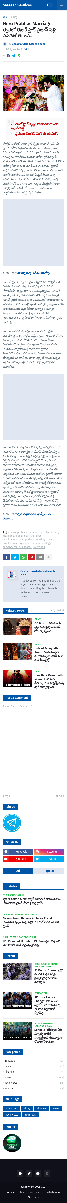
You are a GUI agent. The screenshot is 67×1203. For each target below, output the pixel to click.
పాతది (59, 795)
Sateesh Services (17, 5)
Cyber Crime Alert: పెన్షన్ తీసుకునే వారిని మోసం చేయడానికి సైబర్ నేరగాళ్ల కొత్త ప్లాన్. (32, 901)
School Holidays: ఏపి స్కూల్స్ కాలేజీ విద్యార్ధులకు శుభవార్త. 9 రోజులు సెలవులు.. (48, 1035)
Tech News (34, 1082)
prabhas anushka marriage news (22, 536)
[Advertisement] (33, 232)
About (22, 1192)
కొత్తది (7, 795)
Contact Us (36, 1192)
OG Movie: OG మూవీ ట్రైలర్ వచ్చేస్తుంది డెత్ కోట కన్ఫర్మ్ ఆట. (47, 627)
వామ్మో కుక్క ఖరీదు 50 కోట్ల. (33, 273)
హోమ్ (6, 17)
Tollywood (39, 547)
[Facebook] (8, 56)
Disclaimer (53, 1192)
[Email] (40, 557)
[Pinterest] (31, 557)
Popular (49, 871)
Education (34, 1060)
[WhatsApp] (19, 56)
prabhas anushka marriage (44, 532)
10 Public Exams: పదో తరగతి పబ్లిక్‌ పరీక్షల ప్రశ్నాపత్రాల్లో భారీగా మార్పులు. (48, 976)
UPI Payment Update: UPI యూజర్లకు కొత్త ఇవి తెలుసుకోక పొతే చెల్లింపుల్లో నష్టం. (31, 943)
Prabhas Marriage (13, 539)
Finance (34, 1071)
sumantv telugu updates (17, 547)
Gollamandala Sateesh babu (37, 573)
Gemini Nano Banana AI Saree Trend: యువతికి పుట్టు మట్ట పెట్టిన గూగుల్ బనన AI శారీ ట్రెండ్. (31, 922)
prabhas (22, 532)
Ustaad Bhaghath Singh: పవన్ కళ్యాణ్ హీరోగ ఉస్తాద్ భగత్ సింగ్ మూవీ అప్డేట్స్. (48, 654)
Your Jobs (34, 1088)
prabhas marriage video (17, 543)
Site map (33, 1197)
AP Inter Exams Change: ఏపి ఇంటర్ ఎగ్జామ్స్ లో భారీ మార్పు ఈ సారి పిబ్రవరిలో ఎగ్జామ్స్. (47, 1004)
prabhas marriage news (39, 539)
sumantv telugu (42, 543)
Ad (18, 871)
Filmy (14, 17)
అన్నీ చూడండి (57, 610)
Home (10, 1192)
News (34, 1077)
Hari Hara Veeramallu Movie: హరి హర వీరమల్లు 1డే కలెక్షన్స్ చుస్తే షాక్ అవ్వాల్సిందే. (49, 681)
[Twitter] (13, 56)
